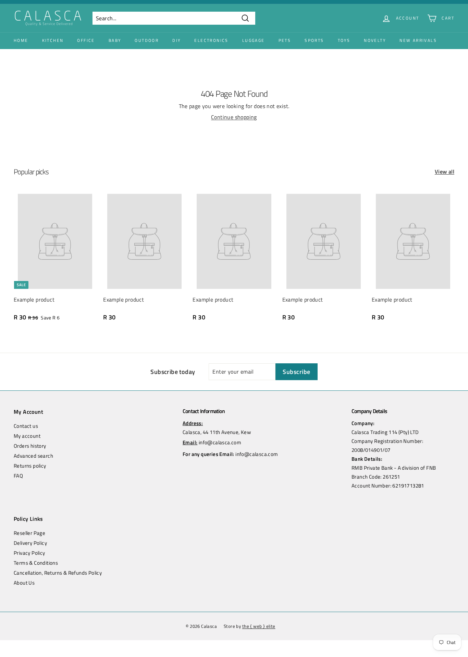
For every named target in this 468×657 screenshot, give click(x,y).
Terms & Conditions (36, 563)
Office (86, 40)
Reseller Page (29, 533)
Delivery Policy (30, 543)
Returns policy (30, 466)
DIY (176, 40)
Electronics (211, 40)
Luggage (253, 40)
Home (21, 40)
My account (27, 436)
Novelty (375, 40)
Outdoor (147, 40)
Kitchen (53, 40)
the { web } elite (258, 626)
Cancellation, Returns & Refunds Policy (58, 573)
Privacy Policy (29, 553)
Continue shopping (234, 117)
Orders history (30, 446)
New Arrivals (418, 40)
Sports (314, 40)
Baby (115, 40)
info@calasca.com (220, 442)
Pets (285, 40)
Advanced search (33, 456)
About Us (24, 583)
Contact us (26, 426)
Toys (344, 40)
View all (444, 171)
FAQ (18, 476)
